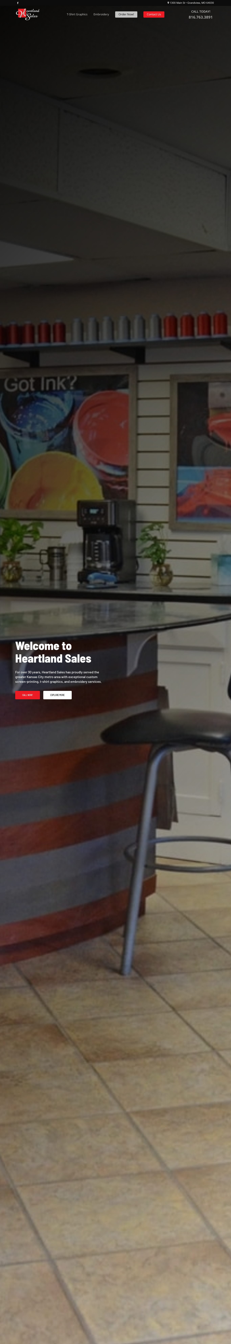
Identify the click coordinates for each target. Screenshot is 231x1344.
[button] (27, 695)
